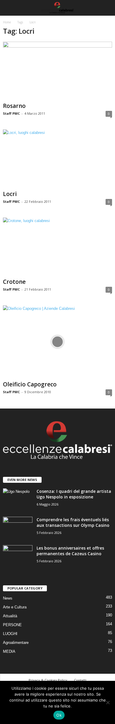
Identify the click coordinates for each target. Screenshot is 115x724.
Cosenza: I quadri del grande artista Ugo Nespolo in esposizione (74, 494)
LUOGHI (10, 633)
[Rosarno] (57, 71)
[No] (108, 702)
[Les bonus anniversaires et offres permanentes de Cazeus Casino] (17, 556)
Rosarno (14, 106)
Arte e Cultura (15, 607)
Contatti (80, 680)
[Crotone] (57, 247)
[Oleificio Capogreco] (57, 341)
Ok (59, 715)
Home (7, 22)
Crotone (14, 282)
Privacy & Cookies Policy (48, 680)
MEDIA (9, 651)
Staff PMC (11, 113)
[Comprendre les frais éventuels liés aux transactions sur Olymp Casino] (17, 528)
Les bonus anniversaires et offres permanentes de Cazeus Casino (70, 550)
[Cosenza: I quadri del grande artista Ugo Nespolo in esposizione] (17, 499)
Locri (10, 194)
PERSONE (12, 625)
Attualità (10, 616)
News (7, 598)
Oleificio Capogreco (30, 384)
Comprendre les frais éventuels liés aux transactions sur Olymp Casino (73, 522)
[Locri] (57, 158)
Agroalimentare (16, 642)
